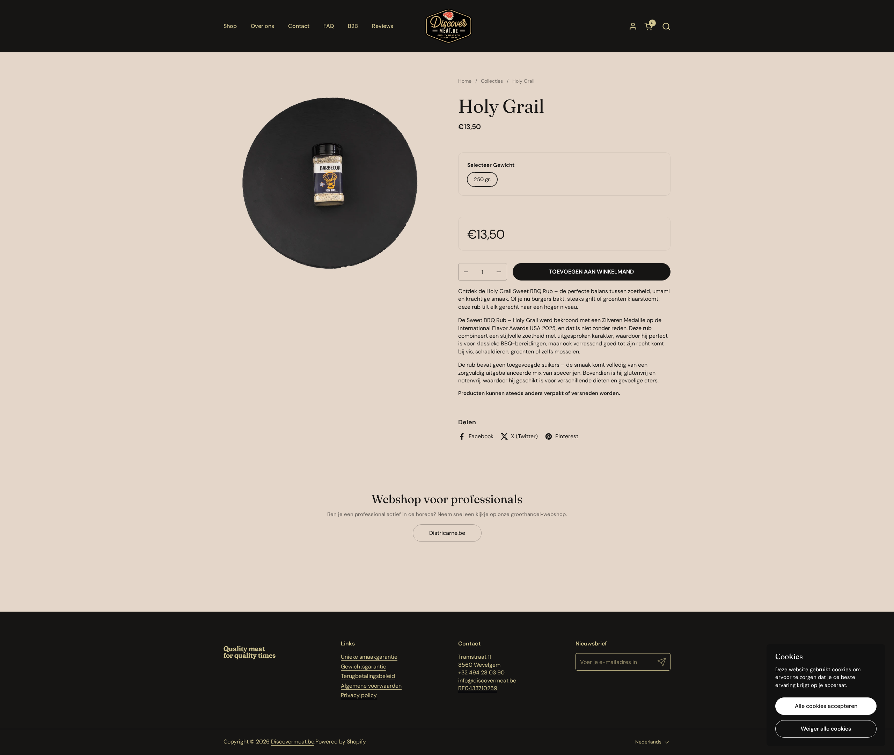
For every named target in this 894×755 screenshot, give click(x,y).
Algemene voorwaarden (371, 685)
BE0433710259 (477, 688)
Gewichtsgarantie (363, 666)
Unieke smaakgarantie (369, 656)
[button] (666, 26)
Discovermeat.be (292, 741)
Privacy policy (359, 695)
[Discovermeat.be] (448, 26)
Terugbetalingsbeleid (368, 676)
